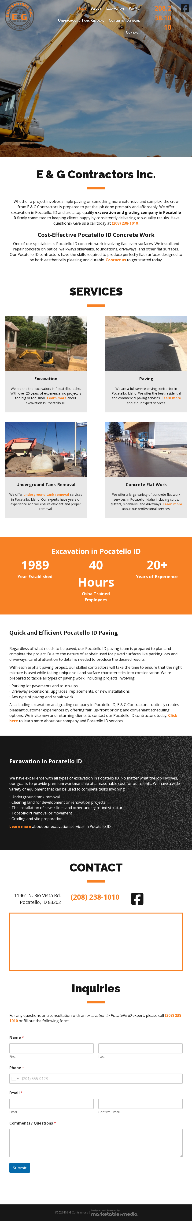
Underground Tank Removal (81, 20)
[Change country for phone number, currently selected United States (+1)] (14, 1079)
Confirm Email (109, 1112)
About (96, 8)
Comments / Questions (32, 1123)
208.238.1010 (163, 18)
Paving (134, 8)
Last (101, 1057)
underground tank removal (46, 494)
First (12, 1057)
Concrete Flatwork (124, 20)
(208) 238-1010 (125, 223)
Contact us (116, 259)
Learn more (56, 398)
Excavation (115, 8)
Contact (133, 32)
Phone (16, 1068)
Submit (19, 1168)
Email (13, 1112)
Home (81, 8)
